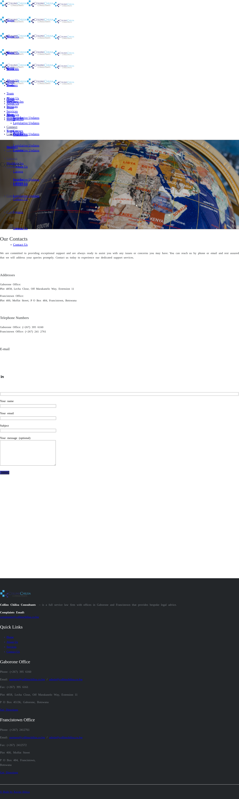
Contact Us (13, 651)
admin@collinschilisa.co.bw (16, 365)
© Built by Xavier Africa (15, 791)
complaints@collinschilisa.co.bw (19, 617)
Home (10, 637)
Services (11, 646)
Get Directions (9, 709)
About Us (12, 642)
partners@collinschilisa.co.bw (17, 358)
